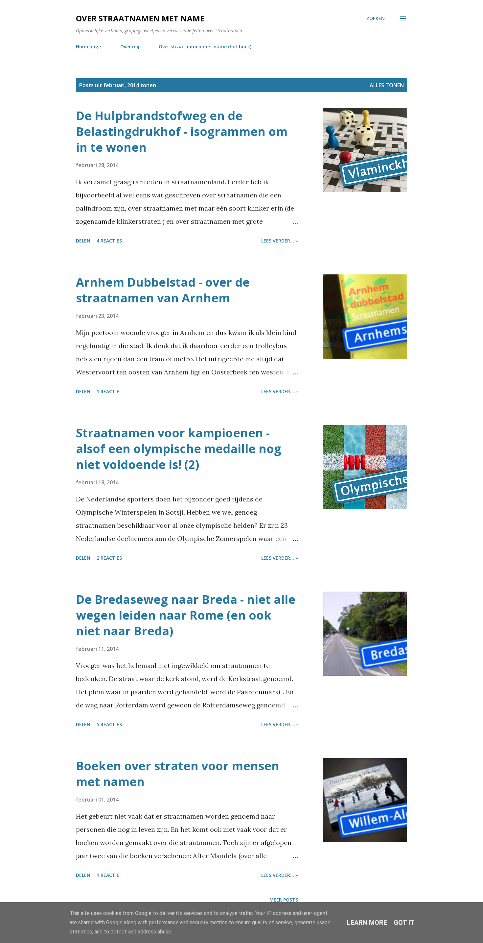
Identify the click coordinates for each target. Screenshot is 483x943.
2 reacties (109, 558)
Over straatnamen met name (140, 18)
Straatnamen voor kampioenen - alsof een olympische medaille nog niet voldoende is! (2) (178, 448)
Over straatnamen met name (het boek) (205, 46)
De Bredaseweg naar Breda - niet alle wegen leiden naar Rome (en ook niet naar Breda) (185, 615)
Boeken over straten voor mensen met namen (177, 774)
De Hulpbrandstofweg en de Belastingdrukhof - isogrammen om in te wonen (182, 131)
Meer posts (283, 900)
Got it (404, 923)
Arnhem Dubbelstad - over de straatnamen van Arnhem (163, 290)
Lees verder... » (279, 241)
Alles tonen (387, 85)
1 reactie (108, 391)
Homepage (88, 46)
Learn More (367, 923)
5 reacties (109, 724)
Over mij (129, 46)
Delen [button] (83, 241)
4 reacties (109, 241)
